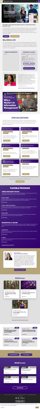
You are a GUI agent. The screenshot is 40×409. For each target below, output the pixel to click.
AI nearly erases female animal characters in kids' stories (10, 293)
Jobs (5, 394)
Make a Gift (20, 401)
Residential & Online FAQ (8, 245)
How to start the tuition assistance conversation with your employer (28, 341)
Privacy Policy (15, 394)
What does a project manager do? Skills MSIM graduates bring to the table (10, 331)
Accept (37, 407)
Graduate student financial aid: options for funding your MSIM (29, 331)
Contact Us (9, 394)
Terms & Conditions (22, 394)
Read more (9, 296)
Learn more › (4, 202)
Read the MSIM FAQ (14, 354)
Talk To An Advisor (20, 181)
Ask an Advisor (26, 354)
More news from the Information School (20, 320)
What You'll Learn (14, 36)
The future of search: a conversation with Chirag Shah (10, 341)
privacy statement (13, 405)
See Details (7, 140)
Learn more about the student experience (26, 88)
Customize (2, 407)
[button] (37, 1)
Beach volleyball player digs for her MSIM (19, 312)
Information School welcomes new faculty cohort (28, 293)
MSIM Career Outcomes (29, 68)
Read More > (6, 334)
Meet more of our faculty (20, 269)
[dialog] (20, 406)
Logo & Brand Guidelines (31, 394)
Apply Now (6, 36)
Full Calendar (20, 387)
